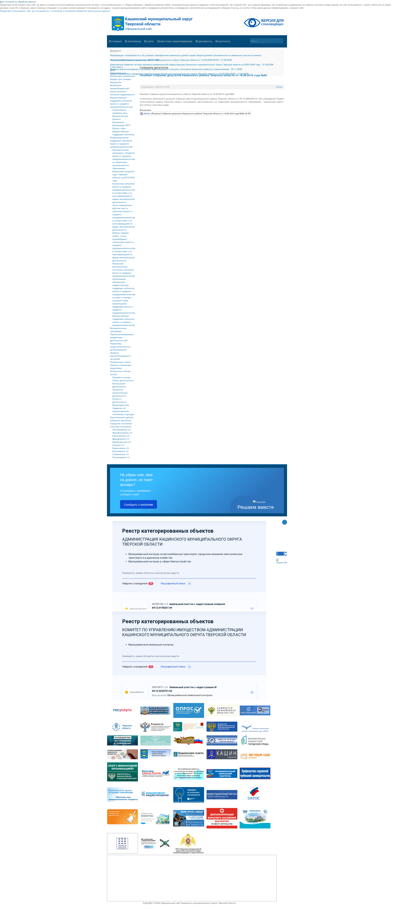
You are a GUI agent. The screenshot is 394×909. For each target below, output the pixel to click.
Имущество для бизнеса (120, 117)
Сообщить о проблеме (138, 504)
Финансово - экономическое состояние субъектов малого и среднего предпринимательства (123, 269)
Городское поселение (121, 423)
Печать (279, 87)
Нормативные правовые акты (119, 111)
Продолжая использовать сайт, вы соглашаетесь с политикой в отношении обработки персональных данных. (55, 10)
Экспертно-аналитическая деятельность (119, 392)
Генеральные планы (120, 361)
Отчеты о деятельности (119, 400)
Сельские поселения (120, 426)
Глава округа (116, 66)
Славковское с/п (120, 454)
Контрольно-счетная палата (120, 373)
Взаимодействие (120, 404)
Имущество (116, 82)
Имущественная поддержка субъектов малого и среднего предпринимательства (121, 102)
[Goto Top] (284, 522)
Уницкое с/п (118, 444)
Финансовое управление (122, 75)
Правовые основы (121, 377)
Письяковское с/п (121, 457)
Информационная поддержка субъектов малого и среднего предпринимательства (121, 142)
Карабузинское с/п (121, 441)
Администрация (118, 72)
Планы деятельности (123, 380)
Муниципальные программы (118, 330)
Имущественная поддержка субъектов (123, 133)
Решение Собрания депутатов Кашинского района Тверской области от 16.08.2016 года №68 (203, 75)
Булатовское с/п (120, 451)
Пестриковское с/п (121, 429)
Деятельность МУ (119, 340)
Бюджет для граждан (120, 79)
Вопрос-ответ (119, 128)
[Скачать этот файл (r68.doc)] (141, 113)
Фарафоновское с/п (122, 432)
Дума (112, 69)
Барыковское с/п (120, 448)
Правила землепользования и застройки (120, 355)
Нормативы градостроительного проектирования (120, 346)
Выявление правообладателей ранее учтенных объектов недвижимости (122, 90)
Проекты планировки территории (120, 366)
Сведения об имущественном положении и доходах (123, 411)
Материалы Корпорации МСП (121, 124)
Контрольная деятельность (119, 385)
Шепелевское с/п (121, 435)
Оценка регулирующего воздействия (122, 336)
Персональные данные (121, 417)
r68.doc (147, 113)
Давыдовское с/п (120, 438)
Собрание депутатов (120, 420)
